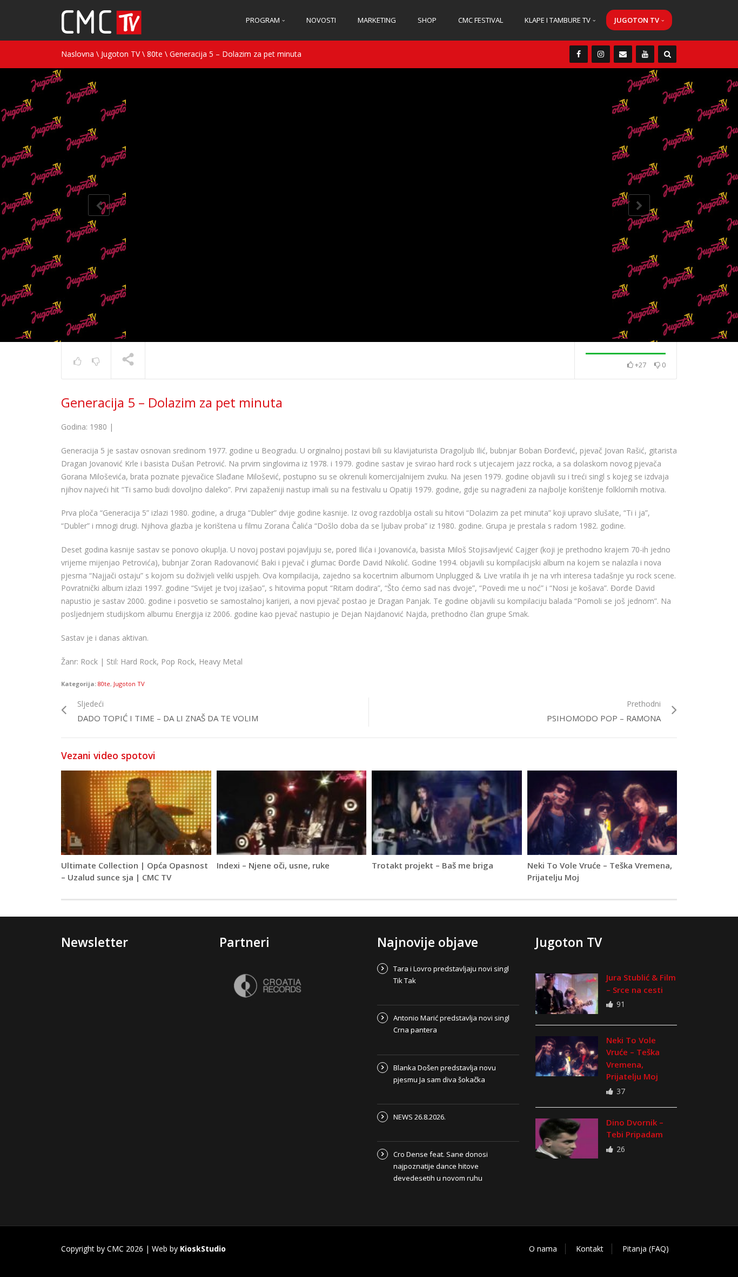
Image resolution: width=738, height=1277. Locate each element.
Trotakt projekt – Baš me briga (432, 865)
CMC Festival (480, 20)
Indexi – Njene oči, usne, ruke (273, 865)
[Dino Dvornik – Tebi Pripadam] (566, 1138)
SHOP (427, 20)
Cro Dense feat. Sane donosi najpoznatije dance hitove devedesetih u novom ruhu (440, 1166)
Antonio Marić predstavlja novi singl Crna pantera (451, 1024)
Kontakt (589, 1248)
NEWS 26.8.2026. (419, 1117)
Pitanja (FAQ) (645, 1248)
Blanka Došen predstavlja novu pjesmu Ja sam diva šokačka (444, 1073)
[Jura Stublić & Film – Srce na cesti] (566, 993)
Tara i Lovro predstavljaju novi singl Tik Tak (451, 974)
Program (263, 20)
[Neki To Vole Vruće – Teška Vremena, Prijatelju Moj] (566, 1056)
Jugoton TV (637, 20)
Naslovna (77, 54)
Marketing (377, 20)
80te (155, 54)
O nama (543, 1248)
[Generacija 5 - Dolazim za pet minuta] (101, 21)
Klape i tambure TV (558, 20)
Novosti (321, 20)
